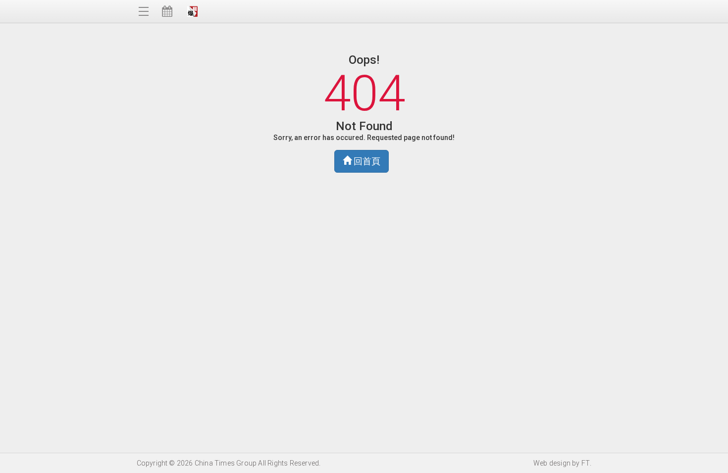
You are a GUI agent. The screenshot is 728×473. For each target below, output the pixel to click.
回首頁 (366, 161)
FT (585, 463)
